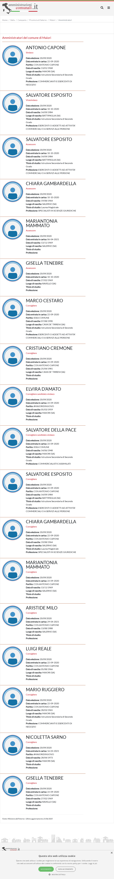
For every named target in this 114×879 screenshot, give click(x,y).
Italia (12, 20)
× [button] (112, 853)
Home (5, 20)
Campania (22, 20)
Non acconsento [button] (65, 869)
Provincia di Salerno (38, 20)
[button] (57, 874)
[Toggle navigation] (102, 8)
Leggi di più (92, 863)
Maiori (52, 20)
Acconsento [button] (46, 869)
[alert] (57, 864)
